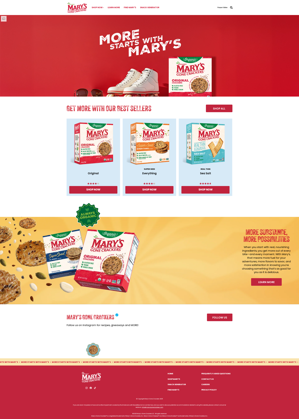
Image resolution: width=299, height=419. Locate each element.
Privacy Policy (209, 390)
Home (170, 373)
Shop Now (93, 190)
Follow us (219, 317)
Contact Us (207, 379)
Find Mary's (130, 7)
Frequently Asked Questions (216, 373)
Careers (205, 384)
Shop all (219, 108)
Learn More (114, 7)
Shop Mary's (174, 379)
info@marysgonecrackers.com (152, 407)
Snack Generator (149, 7)
